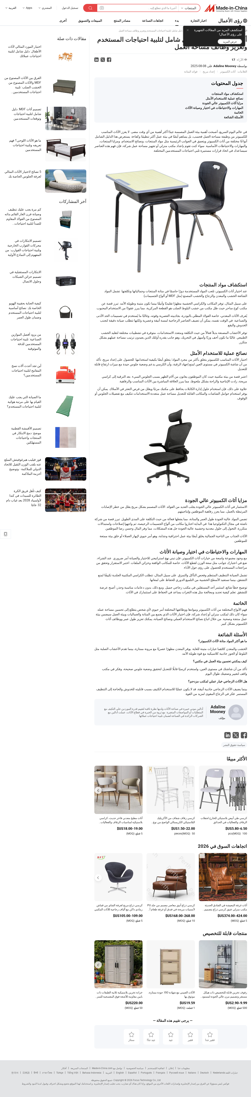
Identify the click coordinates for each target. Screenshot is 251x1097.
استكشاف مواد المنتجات (227, 94)
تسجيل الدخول (70, 8)
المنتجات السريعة (79, 1068)
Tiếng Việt (72, 1072)
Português (146, 1072)
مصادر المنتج (122, 20)
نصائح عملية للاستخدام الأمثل (224, 98)
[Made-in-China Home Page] (225, 8)
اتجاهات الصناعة (152, 20)
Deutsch (204, 1072)
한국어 (14, 1072)
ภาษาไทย (47, 1072)
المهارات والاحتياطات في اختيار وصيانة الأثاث (214, 108)
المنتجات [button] (190, 8)
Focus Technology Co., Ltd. (137, 1080)
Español (132, 1072)
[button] (102, 7)
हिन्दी (36, 1072)
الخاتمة (238, 112)
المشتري (47, 8)
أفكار (63, 1068)
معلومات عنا (184, 1068)
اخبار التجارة (198, 20)
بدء (177, 20)
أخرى (62, 20)
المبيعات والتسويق (90, 20)
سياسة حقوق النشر (234, 745)
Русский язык (176, 1072)
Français (160, 1072)
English (120, 1072)
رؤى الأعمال (230, 20)
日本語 (26, 1072)
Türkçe (59, 1072)
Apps (29, 8)
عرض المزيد (230, 41)
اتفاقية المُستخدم (156, 1068)
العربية (108, 1072)
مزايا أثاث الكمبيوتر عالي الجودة (222, 103)
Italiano (192, 1072)
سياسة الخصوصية (135, 1068)
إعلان (171, 1068)
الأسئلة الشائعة (233, 117)
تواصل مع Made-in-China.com (107, 1068)
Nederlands (219, 1072)
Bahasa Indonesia (91, 1072)
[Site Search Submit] (90, 8)
